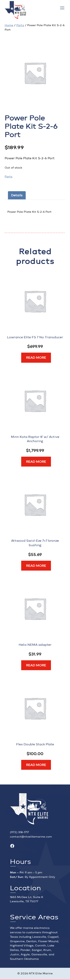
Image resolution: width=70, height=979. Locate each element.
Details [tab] (17, 195)
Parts (20, 25)
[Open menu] (62, 8)
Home (9, 25)
